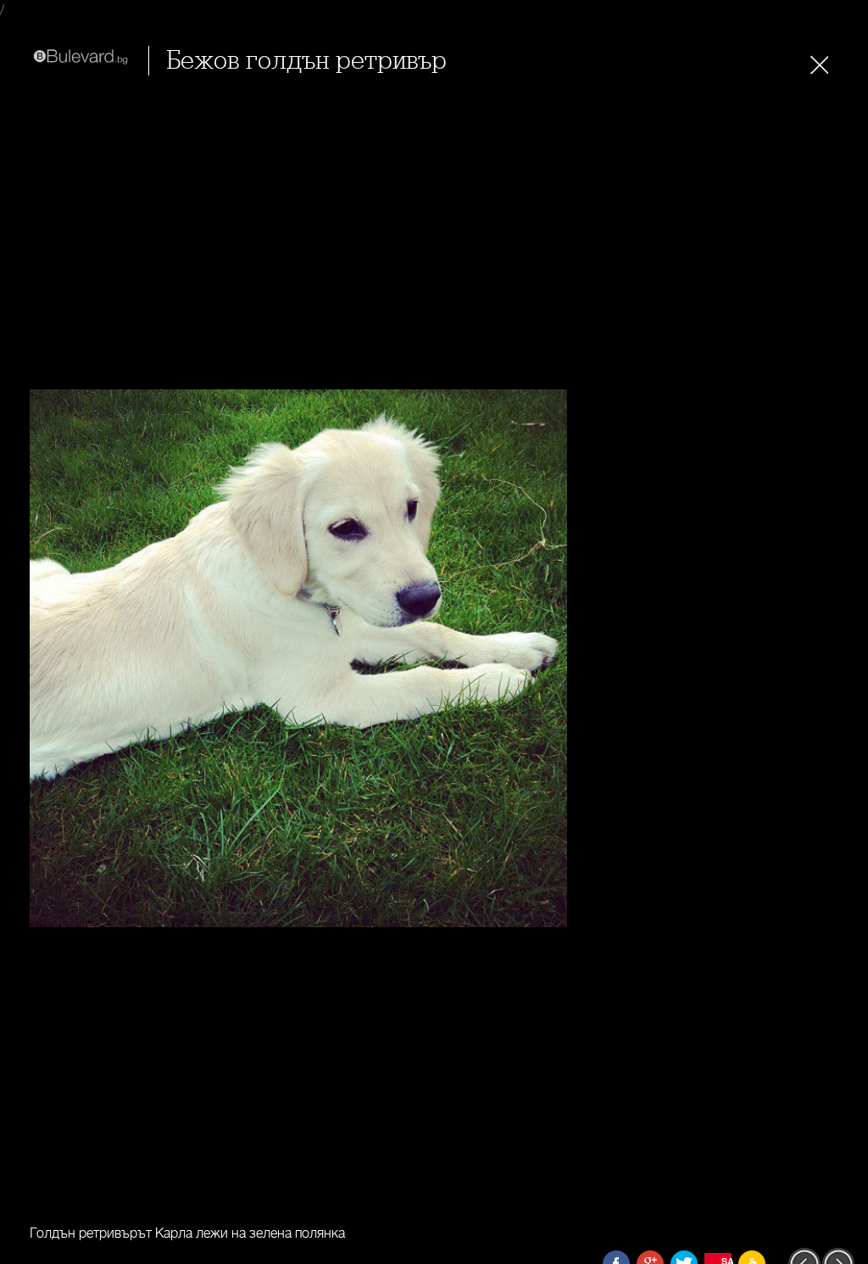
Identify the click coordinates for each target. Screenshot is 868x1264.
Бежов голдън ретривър (306, 61)
